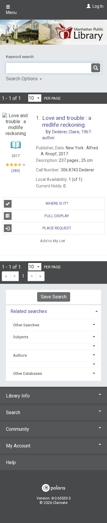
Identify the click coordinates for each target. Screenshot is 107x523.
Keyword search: (20, 56)
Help (11, 462)
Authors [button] (20, 355)
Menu (11, 12)
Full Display (57, 216)
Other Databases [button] (27, 373)
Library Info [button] (18, 396)
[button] (54, 346)
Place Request (57, 228)
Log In (97, 6)
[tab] (53, 310)
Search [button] (13, 412)
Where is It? (56, 203)
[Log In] (88, 6)
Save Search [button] (54, 297)
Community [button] (17, 429)
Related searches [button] (28, 311)
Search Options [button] (22, 79)
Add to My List (52, 240)
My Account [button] (18, 446)
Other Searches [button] (26, 325)
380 (15, 171)
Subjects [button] (20, 337)
